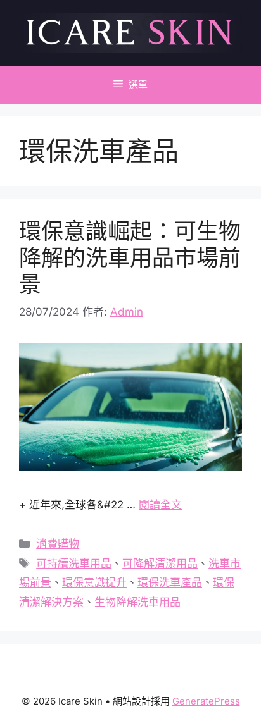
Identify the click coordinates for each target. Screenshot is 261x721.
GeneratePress (206, 701)
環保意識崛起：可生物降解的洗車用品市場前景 (130, 257)
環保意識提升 (94, 582)
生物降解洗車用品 (137, 602)
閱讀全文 (160, 504)
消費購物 (57, 544)
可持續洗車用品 (73, 563)
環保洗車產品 (169, 582)
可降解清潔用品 (160, 563)
